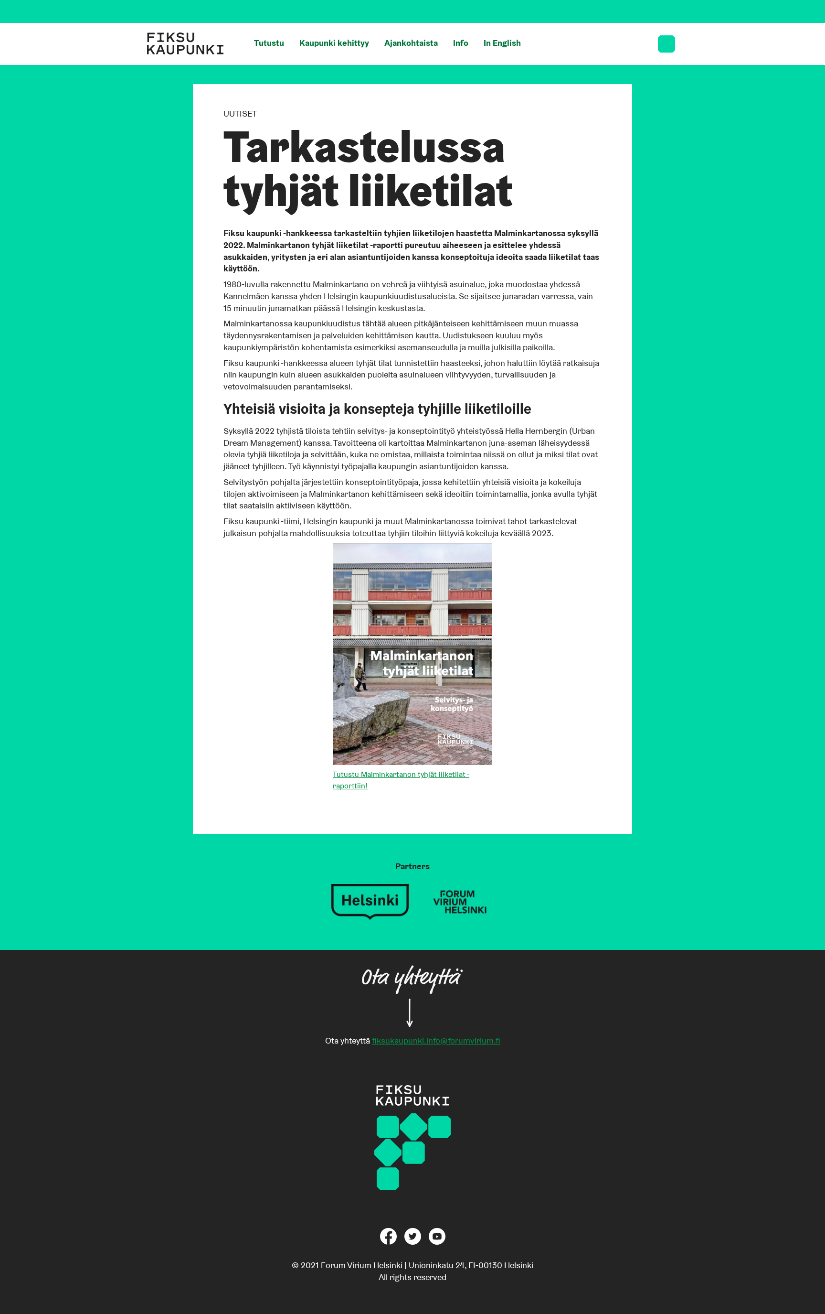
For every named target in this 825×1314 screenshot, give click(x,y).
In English (502, 42)
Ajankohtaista (411, 42)
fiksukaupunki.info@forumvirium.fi (436, 1040)
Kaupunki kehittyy (334, 42)
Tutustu (269, 42)
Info (460, 42)
